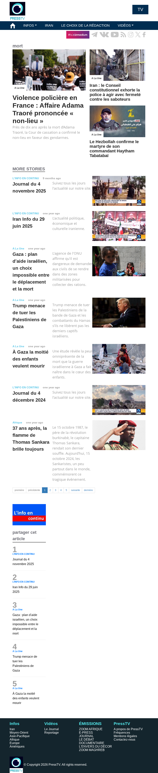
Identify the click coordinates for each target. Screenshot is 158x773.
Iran (12, 729)
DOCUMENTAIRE (91, 743)
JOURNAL (86, 736)
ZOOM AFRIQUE (91, 729)
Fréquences (122, 732)
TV (140, 9)
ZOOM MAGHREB (92, 750)
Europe (15, 743)
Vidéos (51, 723)
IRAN (49, 25)
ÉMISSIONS (19, 34)
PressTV (122, 723)
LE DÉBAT (86, 739)
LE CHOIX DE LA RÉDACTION (85, 25)
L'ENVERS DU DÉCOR (95, 746)
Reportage (51, 732)
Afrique (14, 739)
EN (135, 43)
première (19, 490)
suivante (75, 490)
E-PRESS (86, 732)
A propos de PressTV (128, 729)
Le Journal (51, 729)
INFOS (28, 25)
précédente (34, 490)
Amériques (17, 746)
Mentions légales (125, 736)
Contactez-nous (124, 739)
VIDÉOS (124, 25)
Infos (14, 723)
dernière (88, 490)
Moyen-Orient (19, 732)
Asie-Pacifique (20, 736)
